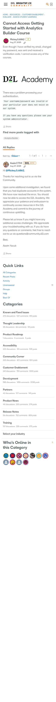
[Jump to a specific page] (50, 156)
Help (5, 293)
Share (7, 126)
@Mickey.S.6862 (15, 170)
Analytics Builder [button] (11, 138)
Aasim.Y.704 (16, 163)
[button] (47, 4)
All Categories (9, 272)
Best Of (6, 298)
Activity (6, 281)
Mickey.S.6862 (17, 39)
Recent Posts (9, 277)
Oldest (14, 156)
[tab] (8, 147)
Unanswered (28, 285)
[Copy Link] (24, 42)
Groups (6, 289)
